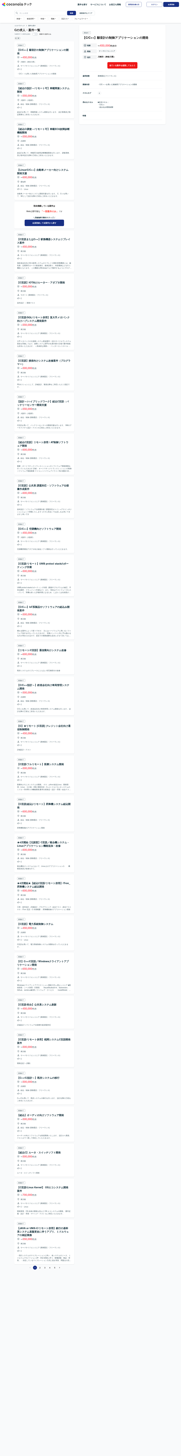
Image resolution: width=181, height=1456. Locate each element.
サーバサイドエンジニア (107, 51)
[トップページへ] (17, 4)
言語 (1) (64, 18)
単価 (18, 18)
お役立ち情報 (115, 4)
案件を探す (82, 4)
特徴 (42, 18)
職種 (52, 18)
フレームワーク (80, 18)
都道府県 (30, 18)
